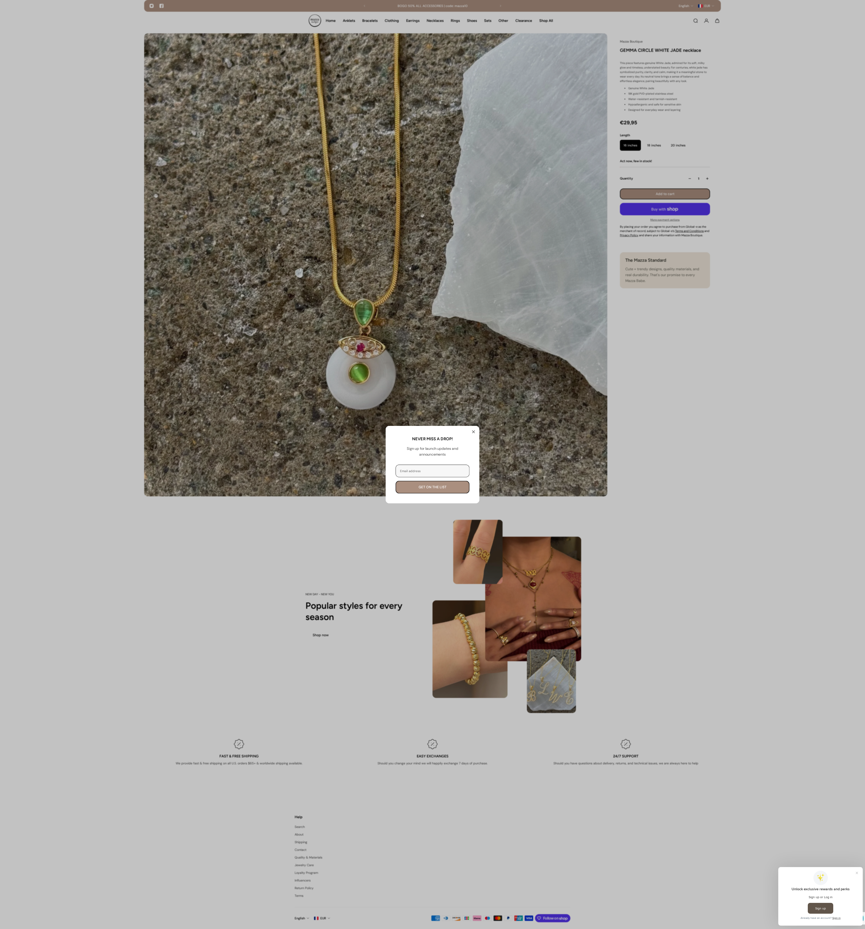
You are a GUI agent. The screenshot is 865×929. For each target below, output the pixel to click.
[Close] (473, 432)
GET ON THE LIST (432, 487)
